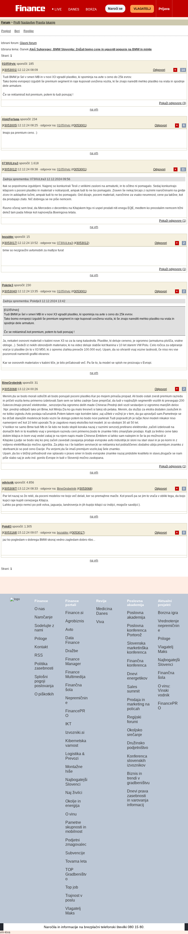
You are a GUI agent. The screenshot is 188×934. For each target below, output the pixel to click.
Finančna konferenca (136, 663)
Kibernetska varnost (75, 743)
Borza (91, 9)
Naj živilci (73, 793)
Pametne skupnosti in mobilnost (75, 827)
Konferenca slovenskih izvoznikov (137, 760)
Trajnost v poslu (73, 897)
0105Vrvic (9, 64)
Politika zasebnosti (44, 666)
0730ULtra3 (10, 163)
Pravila (40, 22)
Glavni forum (28, 43)
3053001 (10, 70)
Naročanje (44, 617)
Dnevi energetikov (137, 676)
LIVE (58, 9)
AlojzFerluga (10, 119)
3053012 (10, 169)
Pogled (6, 31)
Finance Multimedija (75, 674)
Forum (5, 22)
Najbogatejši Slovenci (76, 782)
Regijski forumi (134, 719)
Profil (16, 22)
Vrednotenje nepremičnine (168, 625)
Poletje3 (7, 285)
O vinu (71, 814)
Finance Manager (73, 661)
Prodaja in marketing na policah (138, 704)
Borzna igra (168, 613)
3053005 (10, 125)
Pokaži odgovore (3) (172, 103)
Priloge (41, 639)
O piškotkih (44, 694)
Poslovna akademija (136, 615)
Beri (17, 31)
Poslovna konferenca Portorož (136, 630)
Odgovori (159, 70)
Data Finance (72, 640)
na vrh (94, 109)
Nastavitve (28, 22)
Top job (71, 887)
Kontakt (41, 647)
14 (183, 70)
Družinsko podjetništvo (137, 745)
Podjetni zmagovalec (75, 842)
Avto (69, 629)
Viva (100, 622)
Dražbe (71, 651)
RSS (39, 655)
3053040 (10, 291)
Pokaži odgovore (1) (172, 220)
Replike (29, 31)
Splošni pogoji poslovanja (44, 681)
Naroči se (115, 9)
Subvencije (75, 853)
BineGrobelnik (12, 383)
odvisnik (8, 482)
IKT (68, 724)
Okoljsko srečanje (134, 732)
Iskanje (50, 22)
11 (183, 169)
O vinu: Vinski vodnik (164, 690)
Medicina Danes (104, 611)
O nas (40, 609)
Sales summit (133, 689)
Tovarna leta (76, 861)
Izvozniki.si (74, 732)
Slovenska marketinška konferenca (137, 647)
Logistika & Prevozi (75, 756)
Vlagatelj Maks (73, 910)
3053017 (10, 243)
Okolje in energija (73, 803)
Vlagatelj (142, 9)
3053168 (10, 532)
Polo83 (7, 526)
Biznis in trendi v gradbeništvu (138, 778)
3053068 (10, 389)
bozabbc (8, 237)
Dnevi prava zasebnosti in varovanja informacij (137, 798)
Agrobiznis (74, 621)
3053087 (10, 488)
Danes (73, 9)
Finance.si (74, 613)
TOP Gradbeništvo (75, 874)
